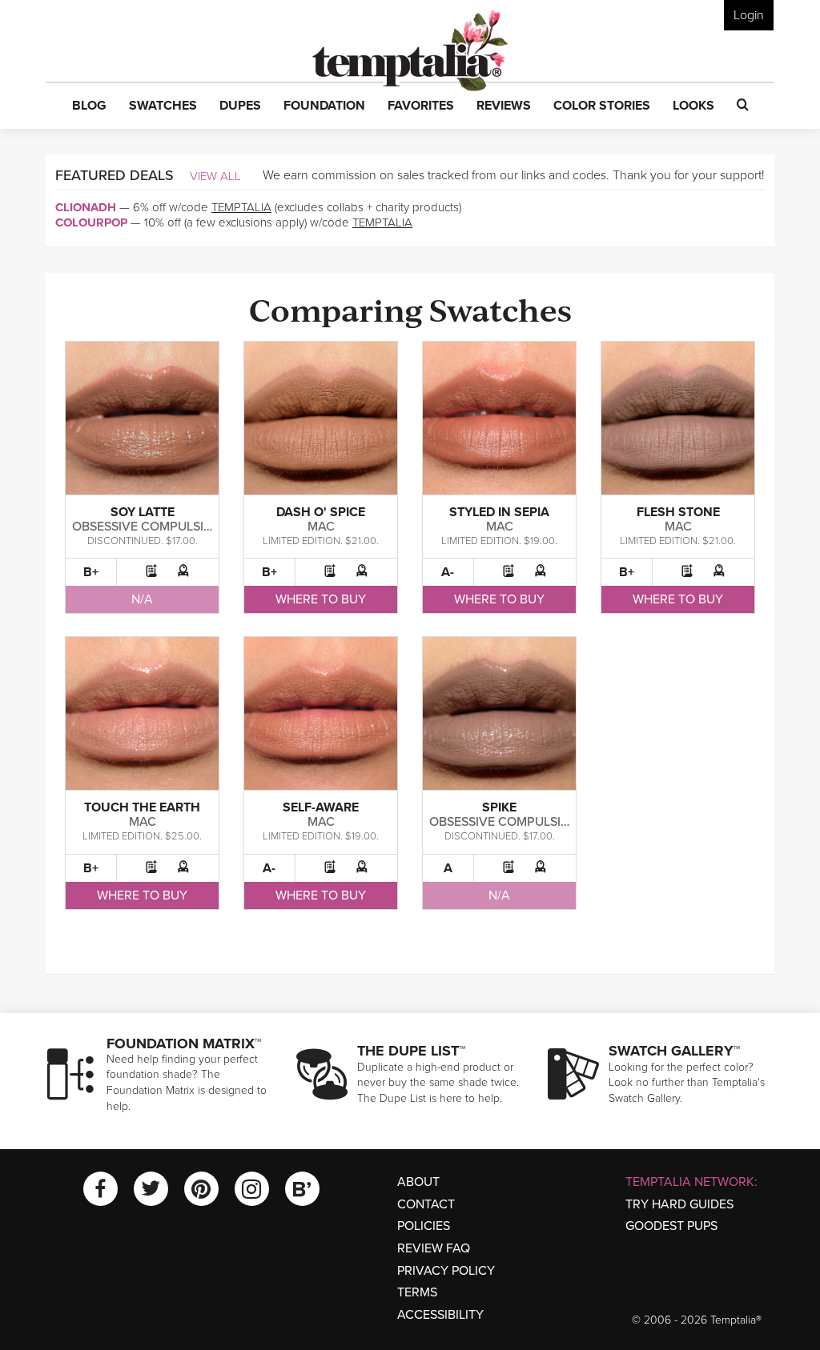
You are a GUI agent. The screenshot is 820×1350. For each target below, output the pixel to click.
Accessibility (440, 1315)
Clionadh (85, 207)
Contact (426, 1204)
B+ (90, 572)
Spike (499, 807)
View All (215, 176)
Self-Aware (321, 807)
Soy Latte (143, 512)
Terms (417, 1292)
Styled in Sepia (499, 512)
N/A (142, 599)
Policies (423, 1226)
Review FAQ (433, 1248)
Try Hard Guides (679, 1204)
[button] (89, 106)
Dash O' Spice (320, 512)
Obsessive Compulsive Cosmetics (182, 527)
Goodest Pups (671, 1226)
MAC (321, 527)
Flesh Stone (678, 512)
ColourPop (91, 222)
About (418, 1182)
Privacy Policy (446, 1271)
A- (447, 572)
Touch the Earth (142, 807)
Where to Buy (320, 599)
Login (749, 15)
